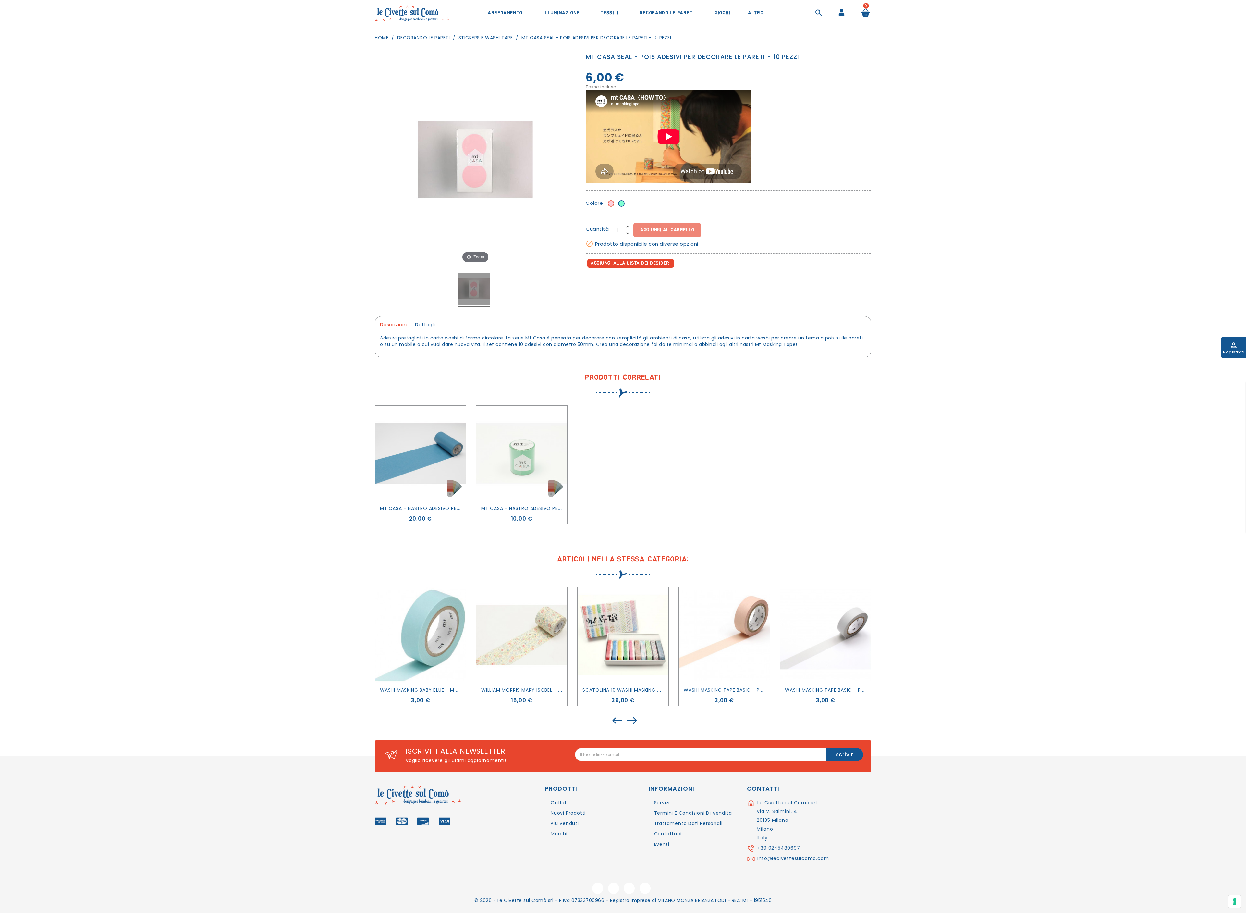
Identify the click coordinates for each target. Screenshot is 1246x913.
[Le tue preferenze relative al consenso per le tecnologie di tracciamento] (1234, 901)
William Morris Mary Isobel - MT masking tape (541, 690)
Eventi (661, 844)
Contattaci (668, 834)
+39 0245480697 (778, 848)
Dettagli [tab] (425, 324)
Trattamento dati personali (688, 823)
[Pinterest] (620, 282)
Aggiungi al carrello (667, 230)
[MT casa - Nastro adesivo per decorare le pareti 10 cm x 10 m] (420, 453)
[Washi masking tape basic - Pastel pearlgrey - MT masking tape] (825, 635)
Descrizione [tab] (394, 324)
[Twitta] (606, 282)
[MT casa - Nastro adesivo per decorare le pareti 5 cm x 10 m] (521, 453)
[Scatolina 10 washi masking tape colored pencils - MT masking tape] (623, 635)
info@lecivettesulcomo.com (793, 858)
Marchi (559, 834)
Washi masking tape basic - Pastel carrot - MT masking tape (764, 690)
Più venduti (565, 823)
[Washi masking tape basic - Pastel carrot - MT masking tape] (724, 635)
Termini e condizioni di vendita (693, 813)
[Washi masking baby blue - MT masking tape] (420, 635)
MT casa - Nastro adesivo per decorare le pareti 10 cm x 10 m (461, 508)
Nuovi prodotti (568, 813)
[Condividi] (592, 282)
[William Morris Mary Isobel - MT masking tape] (521, 635)
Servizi (662, 802)
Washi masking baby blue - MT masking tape (437, 690)
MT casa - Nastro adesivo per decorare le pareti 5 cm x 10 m (561, 508)
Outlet (559, 802)
